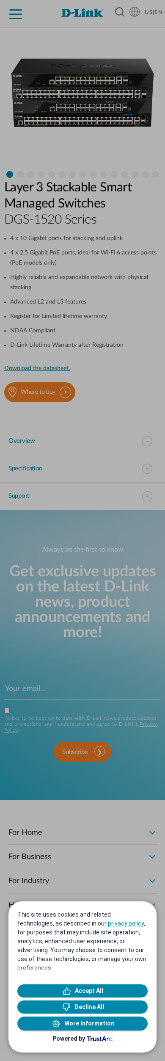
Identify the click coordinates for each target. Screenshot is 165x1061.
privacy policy (126, 923)
